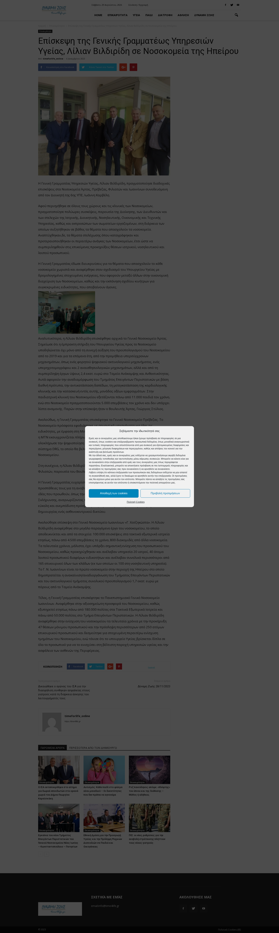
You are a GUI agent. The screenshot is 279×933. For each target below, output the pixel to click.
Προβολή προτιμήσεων (165, 493)
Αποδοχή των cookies (114, 493)
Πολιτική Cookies (136, 502)
